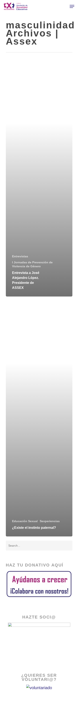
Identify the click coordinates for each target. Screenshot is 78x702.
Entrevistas (20, 256)
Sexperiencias (50, 521)
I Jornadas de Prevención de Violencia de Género (32, 264)
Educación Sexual (25, 521)
